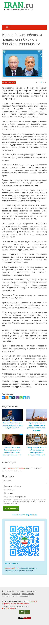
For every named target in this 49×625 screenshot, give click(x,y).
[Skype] (24, 397)
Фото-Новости (28, 593)
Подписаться (12, 508)
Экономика (9, 489)
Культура (5, 593)
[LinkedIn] (10, 397)
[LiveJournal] (13, 397)
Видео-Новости (8, 596)
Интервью (16, 593)
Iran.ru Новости (11, 563)
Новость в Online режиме (15, 496)
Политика (9, 493)
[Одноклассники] (6, 397)
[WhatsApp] (20, 397)
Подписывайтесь (11, 568)
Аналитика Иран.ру (13, 486)
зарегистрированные (16, 468)
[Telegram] (28, 397)
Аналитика (31, 591)
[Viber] (17, 397)
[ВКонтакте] (3, 397)
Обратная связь (10, 609)
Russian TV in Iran (23, 596)
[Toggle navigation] (7, 27)
